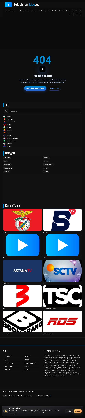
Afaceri (46, 168)
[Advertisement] (42, 33)
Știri (5, 161)
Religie (46, 171)
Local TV (46, 157)
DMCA (5, 396)
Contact (30, 396)
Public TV (7, 157)
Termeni (24, 396)
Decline (69, 411)
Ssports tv (7, 164)
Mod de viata (8, 168)
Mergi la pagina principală (35, 88)
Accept (77, 411)
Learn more (13, 414)
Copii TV (6, 171)
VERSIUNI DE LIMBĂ (44, 396)
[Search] (6, 111)
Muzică (46, 161)
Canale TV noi (54, 88)
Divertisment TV (48, 164)
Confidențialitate (14, 396)
